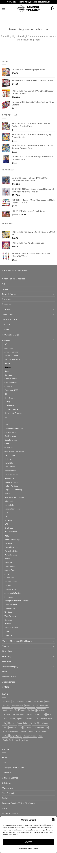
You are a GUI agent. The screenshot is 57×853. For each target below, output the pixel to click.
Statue (5, 736)
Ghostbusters (10, 432)
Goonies (8, 444)
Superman (9, 597)
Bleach (7, 371)
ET (6, 421)
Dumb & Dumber (12, 409)
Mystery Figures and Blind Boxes (17, 641)
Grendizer (9, 447)
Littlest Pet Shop (11, 486)
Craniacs (8, 386)
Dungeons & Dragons (13, 413)
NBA (6, 512)
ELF (6, 417)
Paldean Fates (22, 723)
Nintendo (8, 520)
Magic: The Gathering (13, 490)
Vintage (5, 686)
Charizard (31, 710)
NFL (6, 516)
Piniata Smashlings (12, 539)
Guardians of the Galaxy (14, 451)
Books (5, 289)
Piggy (7, 536)
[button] (53, 819)
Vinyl (18, 740)
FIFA (6, 424)
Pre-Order (7, 661)
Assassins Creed (11, 355)
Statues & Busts (9, 676)
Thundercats (10, 608)
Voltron (8, 624)
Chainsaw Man (11, 379)
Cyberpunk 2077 (11, 390)
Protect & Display (10, 666)
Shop (4, 808)
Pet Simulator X (11, 532)
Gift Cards (6, 783)
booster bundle (42, 706)
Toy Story (8, 612)
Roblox (7, 558)
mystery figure (46, 719)
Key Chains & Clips (10, 334)
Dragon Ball (9, 405)
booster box (29, 706)
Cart (4, 762)
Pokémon (8, 543)
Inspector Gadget (12, 474)
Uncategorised (8, 681)
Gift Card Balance (10, 777)
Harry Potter (10, 455)
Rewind (23, 731)
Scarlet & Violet (42, 731)
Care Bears (9, 375)
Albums (29, 701)
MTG (37, 719)
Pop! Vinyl (7, 656)
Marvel (7, 493)
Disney (7, 401)
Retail (4, 671)
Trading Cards (8, 740)
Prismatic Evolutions (10, 731)
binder (47, 701)
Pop (20, 727)
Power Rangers (11, 555)
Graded (5, 329)
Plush (5, 727)
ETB (43, 714)
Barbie (7, 363)
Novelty (5, 646)
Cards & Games (9, 294)
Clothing (6, 309)
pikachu (45, 723)
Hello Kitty (9, 463)
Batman (8, 367)
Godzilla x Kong (11, 440)
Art (3, 283)
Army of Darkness (12, 352)
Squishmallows (11, 581)
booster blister (17, 706)
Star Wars (8, 585)
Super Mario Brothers (13, 593)
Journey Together (16, 719)
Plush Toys (7, 651)
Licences (6, 340)
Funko (5, 719)
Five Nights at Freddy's (14, 428)
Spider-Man (9, 578)
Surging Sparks (15, 736)
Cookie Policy (22, 848)
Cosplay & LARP (9, 319)
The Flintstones (11, 604)
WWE (7, 631)
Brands (5, 757)
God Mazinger (10, 436)
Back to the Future (12, 359)
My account (7, 788)
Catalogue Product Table (13, 767)
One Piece (9, 528)
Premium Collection (40, 727)
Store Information (10, 813)
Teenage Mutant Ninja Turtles (16, 601)
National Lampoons (13, 509)
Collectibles (7, 314)
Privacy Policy (33, 848)
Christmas (6, 299)
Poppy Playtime (11, 547)
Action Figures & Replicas (13, 278)
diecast (29, 714)
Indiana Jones (10, 470)
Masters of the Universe (14, 497)
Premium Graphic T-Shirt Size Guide (18, 803)
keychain (29, 719)
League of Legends (12, 482)
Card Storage (20, 710)
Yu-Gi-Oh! (9, 635)
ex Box (49, 714)
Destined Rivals (18, 714)
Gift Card (6, 324)
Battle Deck (38, 701)
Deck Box (6, 714)
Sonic (7, 574)
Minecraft (9, 501)
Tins (40, 736)
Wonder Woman (11, 627)
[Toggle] (53, 278)
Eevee (36, 714)
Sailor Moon (10, 566)
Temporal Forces (30, 736)
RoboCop (8, 562)
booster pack (8, 710)
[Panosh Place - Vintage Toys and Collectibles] (28, 8)
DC (6, 394)
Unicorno (8, 620)
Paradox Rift (34, 723)
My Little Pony (10, 505)
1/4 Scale (6, 701)
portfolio (27, 727)
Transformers (10, 616)
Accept (28, 842)
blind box (6, 706)
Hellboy (8, 459)
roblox (31, 731)
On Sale (5, 798)
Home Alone (10, 467)
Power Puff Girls (11, 551)
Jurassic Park (10, 478)
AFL (6, 344)
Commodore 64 (11, 382)
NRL (6, 524)
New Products (8, 793)
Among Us (9, 348)
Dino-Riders (10, 398)
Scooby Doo (9, 570)
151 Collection (17, 701)
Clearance (6, 304)
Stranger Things (11, 589)
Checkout (6, 772)
